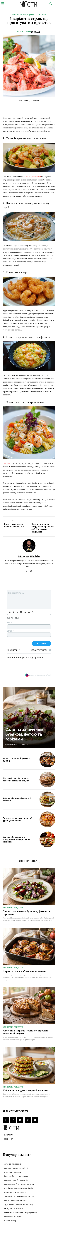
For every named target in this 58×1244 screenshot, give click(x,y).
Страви (42, 14)
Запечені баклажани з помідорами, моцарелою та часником (16, 839)
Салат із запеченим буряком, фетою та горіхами (24, 734)
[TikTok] (28, 1120)
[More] (47, 106)
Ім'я (9, 622)
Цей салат (7, 463)
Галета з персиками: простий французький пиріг (17, 819)
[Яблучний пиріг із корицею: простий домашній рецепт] (47, 779)
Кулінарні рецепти (13, 908)
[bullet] (29, 612)
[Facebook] (27, 571)
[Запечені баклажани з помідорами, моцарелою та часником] (47, 839)
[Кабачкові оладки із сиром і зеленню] (47, 799)
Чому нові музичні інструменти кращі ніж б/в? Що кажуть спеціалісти (42, 528)
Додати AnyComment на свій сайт (40, 675)
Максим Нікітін (24, 32)
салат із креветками (32, 176)
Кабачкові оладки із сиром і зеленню (25, 1090)
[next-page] (51, 692)
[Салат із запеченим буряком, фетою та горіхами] (29, 717)
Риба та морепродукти (23, 14)
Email (10, 631)
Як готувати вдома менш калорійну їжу (14, 525)
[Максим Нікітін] (29, 545)
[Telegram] (20, 1120)
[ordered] (25, 612)
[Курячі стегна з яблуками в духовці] (47, 759)
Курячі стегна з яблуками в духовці (25, 971)
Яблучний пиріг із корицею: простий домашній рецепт (16, 779)
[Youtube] (35, 1120)
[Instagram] (31, 571)
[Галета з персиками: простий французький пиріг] (47, 819)
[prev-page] (46, 692)
